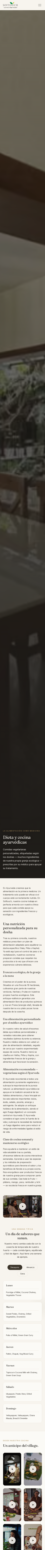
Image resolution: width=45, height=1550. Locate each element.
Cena (22, 1274)
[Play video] (22, 1206)
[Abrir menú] (40, 5)
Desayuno (14, 1267)
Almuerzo (30, 1267)
